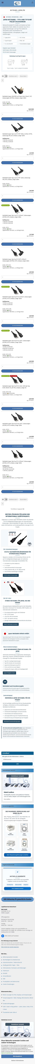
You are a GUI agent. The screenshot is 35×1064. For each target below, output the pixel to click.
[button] (3, 76)
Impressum (6, 970)
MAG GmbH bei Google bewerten (10, 947)
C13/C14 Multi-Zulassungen (9, 52)
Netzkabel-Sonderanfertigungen (12, 721)
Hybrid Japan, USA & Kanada (9, 50)
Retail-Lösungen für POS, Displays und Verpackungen (17, 995)
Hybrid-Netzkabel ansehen (11, 624)
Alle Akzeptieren (17, 1056)
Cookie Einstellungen (8, 984)
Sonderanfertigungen (8, 1003)
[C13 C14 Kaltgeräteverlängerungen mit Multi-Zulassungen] (17, 538)
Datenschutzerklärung (6, 1053)
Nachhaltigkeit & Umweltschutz (11, 959)
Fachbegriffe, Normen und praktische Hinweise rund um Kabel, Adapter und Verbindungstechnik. (17, 795)
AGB (4, 979)
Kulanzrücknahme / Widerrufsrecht (12, 962)
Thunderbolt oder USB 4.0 (10, 1012)
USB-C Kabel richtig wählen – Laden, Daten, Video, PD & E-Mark (18, 1008)
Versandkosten (7, 976)
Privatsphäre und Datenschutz (11, 981)
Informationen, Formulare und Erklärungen (14, 968)
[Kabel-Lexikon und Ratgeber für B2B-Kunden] (17, 782)
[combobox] (13, 76)
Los (17, 764)
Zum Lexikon (7, 799)
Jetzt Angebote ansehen (17, 888)
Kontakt (5, 973)
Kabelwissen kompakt (17, 776)
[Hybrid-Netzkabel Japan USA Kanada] (17, 589)
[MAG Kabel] (17, 3)
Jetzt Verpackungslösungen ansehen (17, 854)
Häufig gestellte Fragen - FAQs (11, 965)
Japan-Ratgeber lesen (9, 672)
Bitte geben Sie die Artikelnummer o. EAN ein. (13, 756)
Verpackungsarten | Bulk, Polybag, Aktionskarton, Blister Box (18, 999)
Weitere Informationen (17, 1060)
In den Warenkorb (17, 118)
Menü (2, 2)
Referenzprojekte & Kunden (10, 957)
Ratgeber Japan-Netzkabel (9, 48)
